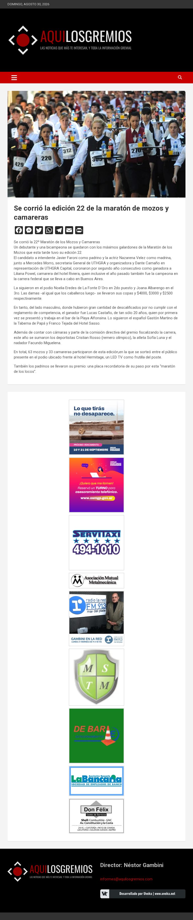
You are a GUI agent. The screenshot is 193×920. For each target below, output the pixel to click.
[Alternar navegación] (14, 77)
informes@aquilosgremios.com (126, 879)
